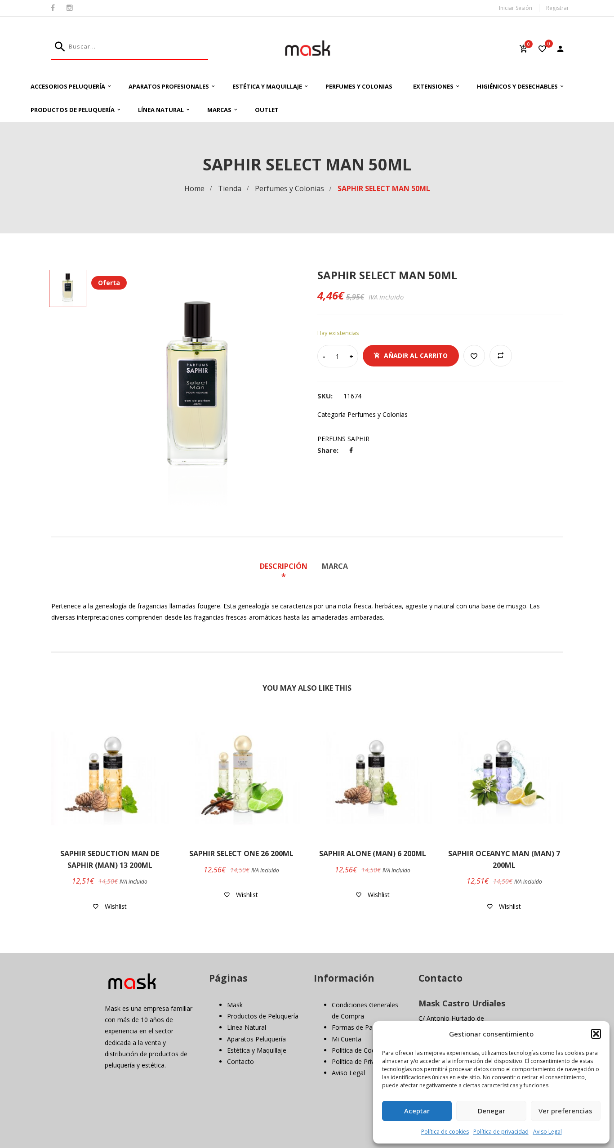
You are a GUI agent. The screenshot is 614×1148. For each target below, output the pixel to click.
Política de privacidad (501, 1131)
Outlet (267, 110)
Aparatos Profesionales (169, 86)
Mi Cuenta (346, 1039)
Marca (335, 566)
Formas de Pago (356, 1027)
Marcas (219, 110)
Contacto (240, 1061)
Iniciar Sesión (515, 8)
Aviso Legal (547, 1131)
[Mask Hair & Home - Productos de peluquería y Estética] (307, 48)
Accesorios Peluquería (68, 86)
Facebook (52, 8)
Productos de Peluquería (73, 110)
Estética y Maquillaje (267, 86)
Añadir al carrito (416, 355)
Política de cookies (445, 1131)
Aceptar (417, 1110)
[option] (196, 389)
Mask (235, 1005)
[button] (596, 1033)
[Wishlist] (542, 49)
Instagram (69, 8)
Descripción (283, 566)
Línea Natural (161, 110)
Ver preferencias (565, 1110)
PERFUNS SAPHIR (343, 438)
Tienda (229, 188)
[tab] (287, 572)
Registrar (557, 8)
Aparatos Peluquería (256, 1039)
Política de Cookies (359, 1050)
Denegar (491, 1110)
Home (194, 188)
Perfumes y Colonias (358, 86)
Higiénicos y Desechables (517, 86)
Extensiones (433, 86)
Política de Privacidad (362, 1061)
